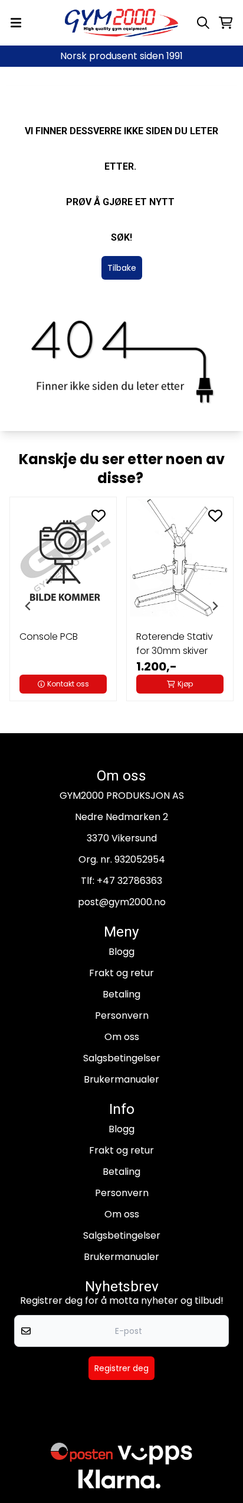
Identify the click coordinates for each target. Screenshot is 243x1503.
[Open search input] (203, 23)
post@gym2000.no (122, 902)
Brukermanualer (121, 1079)
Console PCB (48, 636)
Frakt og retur (121, 973)
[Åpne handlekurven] (225, 23)
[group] (63, 606)
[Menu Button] (16, 23)
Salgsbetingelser (121, 1058)
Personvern (122, 1015)
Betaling (121, 994)
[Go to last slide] (28, 606)
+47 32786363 (129, 880)
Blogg (121, 951)
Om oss (121, 1037)
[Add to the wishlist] (98, 515)
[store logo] (121, 23)
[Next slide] (214, 606)
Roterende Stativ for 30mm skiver (174, 643)
